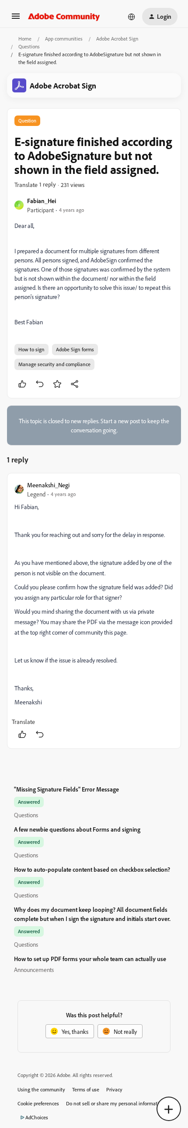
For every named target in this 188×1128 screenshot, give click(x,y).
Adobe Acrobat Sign (117, 38)
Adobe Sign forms (75, 349)
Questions (29, 46)
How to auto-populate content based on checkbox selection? (92, 869)
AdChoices (36, 1117)
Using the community (41, 1089)
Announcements (34, 969)
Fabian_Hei (41, 200)
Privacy (114, 1089)
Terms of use (85, 1089)
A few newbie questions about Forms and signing (77, 829)
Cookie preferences (38, 1103)
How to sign (31, 349)
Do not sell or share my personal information (115, 1103)
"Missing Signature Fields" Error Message (66, 789)
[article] (94, 610)
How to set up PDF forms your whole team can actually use (90, 958)
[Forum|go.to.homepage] (64, 17)
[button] (15, 19)
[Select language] (132, 17)
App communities (64, 38)
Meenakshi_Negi (48, 485)
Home (24, 38)
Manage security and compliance (54, 364)
